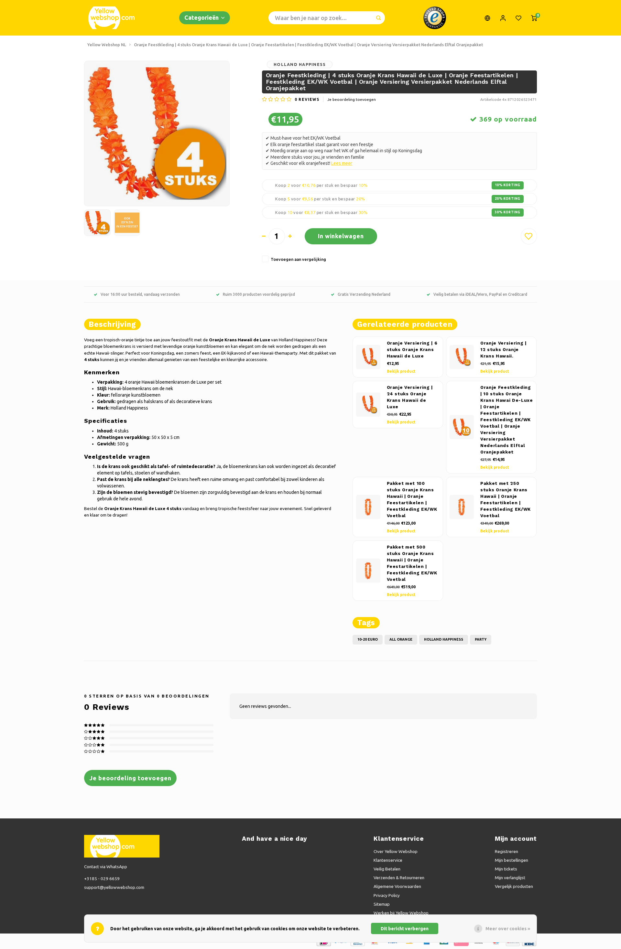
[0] (534, 18)
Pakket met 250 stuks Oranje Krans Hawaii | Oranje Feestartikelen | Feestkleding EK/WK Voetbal (505, 499)
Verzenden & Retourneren (399, 877)
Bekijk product (401, 371)
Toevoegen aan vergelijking (298, 259)
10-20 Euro (367, 639)
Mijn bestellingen (511, 860)
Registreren (506, 851)
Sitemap (382, 904)
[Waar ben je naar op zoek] (378, 17)
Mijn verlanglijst (510, 877)
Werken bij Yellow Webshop (401, 912)
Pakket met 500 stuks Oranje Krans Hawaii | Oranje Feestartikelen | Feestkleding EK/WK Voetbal (412, 563)
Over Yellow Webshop (396, 851)
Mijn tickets (506, 868)
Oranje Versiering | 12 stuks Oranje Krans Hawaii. (503, 349)
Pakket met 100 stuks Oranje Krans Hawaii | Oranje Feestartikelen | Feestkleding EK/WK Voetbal (412, 499)
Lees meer (341, 163)
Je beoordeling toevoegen (351, 99)
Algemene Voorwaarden (397, 886)
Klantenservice (388, 860)
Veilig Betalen (387, 868)
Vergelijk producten (514, 886)
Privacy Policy (387, 895)
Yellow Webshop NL (106, 44)
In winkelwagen (341, 236)
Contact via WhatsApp (105, 866)
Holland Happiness (300, 64)
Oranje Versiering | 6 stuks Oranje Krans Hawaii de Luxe (412, 349)
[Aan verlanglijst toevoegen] (529, 236)
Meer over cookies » (507, 928)
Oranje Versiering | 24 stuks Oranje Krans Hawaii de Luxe (410, 397)
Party (480, 639)
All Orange (400, 639)
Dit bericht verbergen (405, 928)
